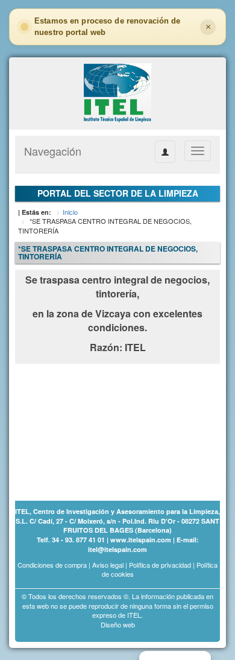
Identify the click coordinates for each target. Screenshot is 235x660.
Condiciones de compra (52, 565)
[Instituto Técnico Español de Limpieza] (117, 92)
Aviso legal (108, 565)
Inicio (70, 212)
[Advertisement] (75, 426)
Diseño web (118, 624)
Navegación (52, 151)
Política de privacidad (160, 565)
